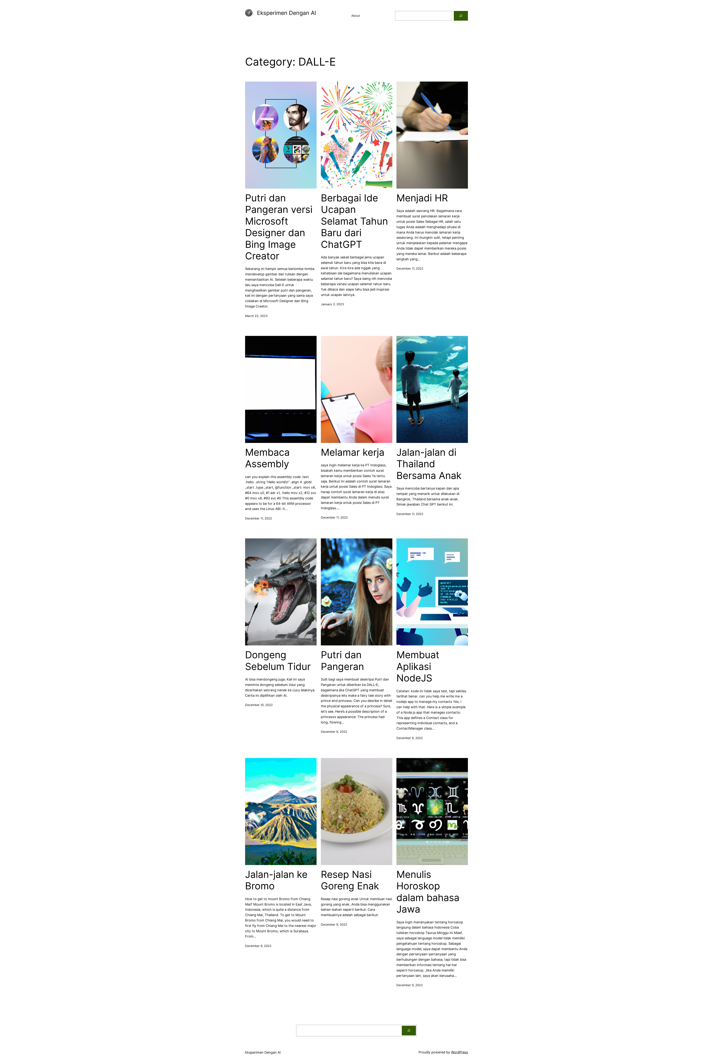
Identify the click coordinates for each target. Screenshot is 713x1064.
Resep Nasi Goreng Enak (350, 880)
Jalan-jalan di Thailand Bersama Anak (428, 464)
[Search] (461, 16)
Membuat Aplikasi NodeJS (417, 666)
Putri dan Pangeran (342, 660)
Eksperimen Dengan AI (286, 12)
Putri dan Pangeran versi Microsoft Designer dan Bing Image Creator (278, 227)
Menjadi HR (422, 198)
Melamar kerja (352, 452)
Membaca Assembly (267, 458)
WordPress (459, 1052)
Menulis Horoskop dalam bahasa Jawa (427, 892)
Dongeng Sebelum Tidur (278, 660)
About (355, 15)
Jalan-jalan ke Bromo (276, 880)
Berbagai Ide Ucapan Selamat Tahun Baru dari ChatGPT (354, 221)
